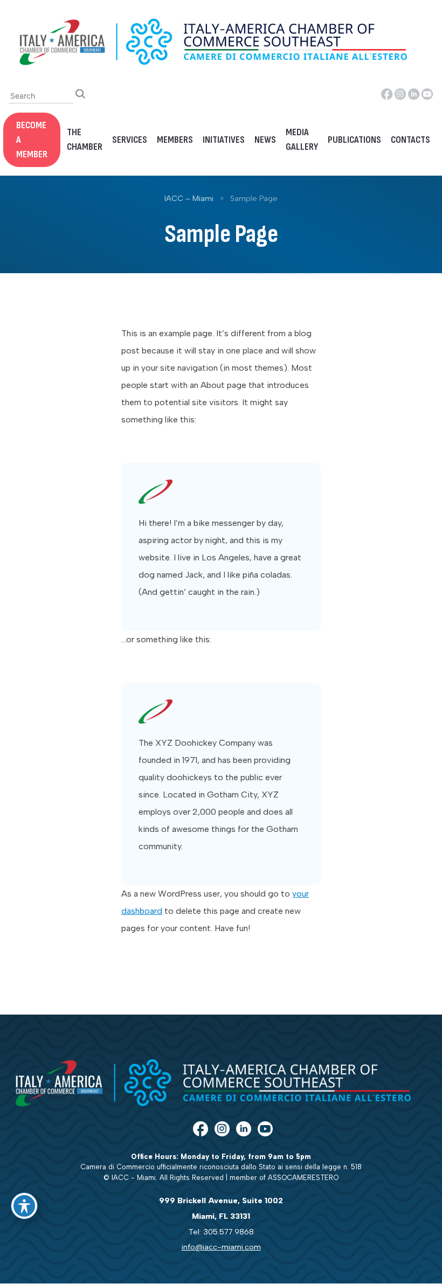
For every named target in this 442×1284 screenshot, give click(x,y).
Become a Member (31, 140)
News (265, 139)
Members (175, 139)
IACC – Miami (188, 198)
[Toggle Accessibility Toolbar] (24, 1206)
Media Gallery (302, 139)
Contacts (410, 139)
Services (129, 139)
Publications (354, 139)
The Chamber (84, 139)
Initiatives (224, 139)
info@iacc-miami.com (221, 1247)
